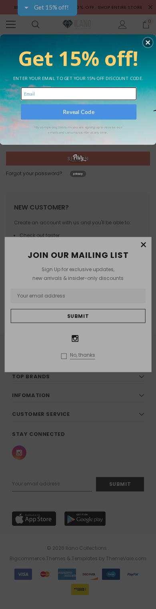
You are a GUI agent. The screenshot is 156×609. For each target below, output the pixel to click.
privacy (78, 174)
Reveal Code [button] (78, 111)
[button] (148, 42)
